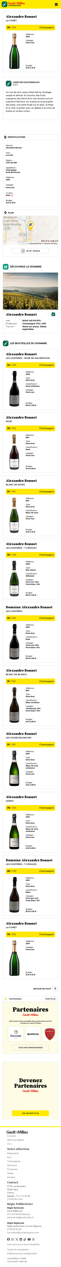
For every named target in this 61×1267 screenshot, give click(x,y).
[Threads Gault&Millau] (33, 1239)
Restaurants (13, 1153)
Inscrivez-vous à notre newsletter (23, 1244)
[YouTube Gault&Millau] (29, 1239)
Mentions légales (15, 1140)
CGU (9, 1144)
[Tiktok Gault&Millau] (25, 1239)
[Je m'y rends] (30, 233)
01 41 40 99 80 (23, 1196)
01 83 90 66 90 (14, 1229)
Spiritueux (12, 1165)
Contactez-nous (15, 1199)
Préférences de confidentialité (22, 1253)
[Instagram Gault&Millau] (12, 1239)
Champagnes (13, 1161)
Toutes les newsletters (18, 1249)
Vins (9, 1157)
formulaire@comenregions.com (23, 1232)
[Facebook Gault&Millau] (8, 1239)
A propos (11, 1136)
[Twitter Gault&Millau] (16, 1239)
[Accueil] (17, 3)
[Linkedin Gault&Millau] (21, 1239)
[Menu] (56, 4)
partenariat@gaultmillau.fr (20, 1217)
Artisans (11, 1177)
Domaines (12, 1169)
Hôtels (10, 1173)
